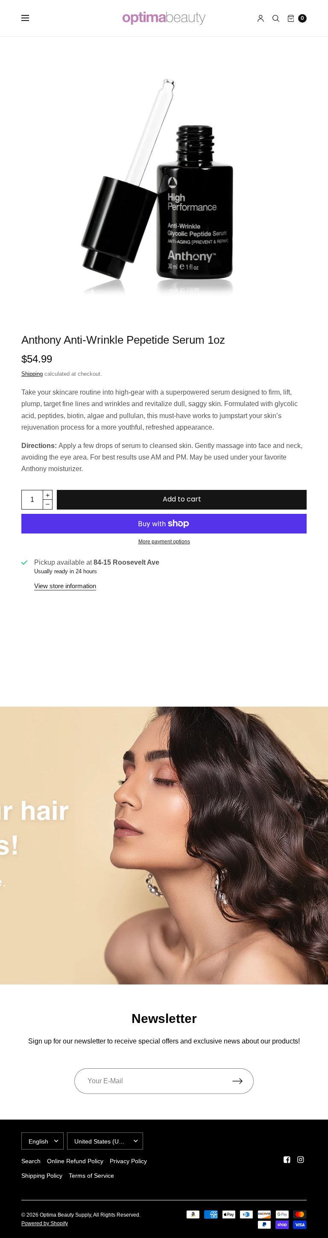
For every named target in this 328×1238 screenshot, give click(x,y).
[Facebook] (287, 1160)
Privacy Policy (128, 1161)
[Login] (261, 18)
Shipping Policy (41, 1175)
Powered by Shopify (44, 1223)
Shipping (32, 374)
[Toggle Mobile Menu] (30, 18)
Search (31, 1161)
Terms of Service (91, 1175)
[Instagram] (301, 1160)
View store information (65, 586)
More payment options (164, 542)
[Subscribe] (243, 1081)
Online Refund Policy (75, 1161)
